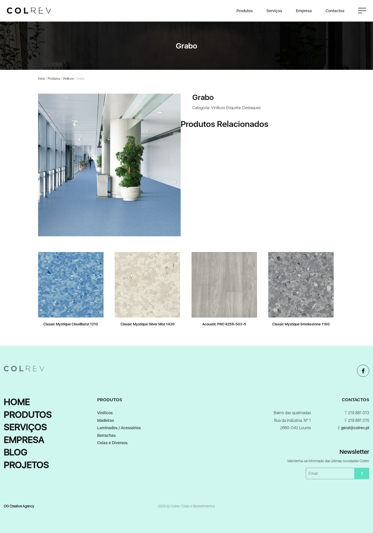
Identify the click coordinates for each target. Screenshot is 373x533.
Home (17, 401)
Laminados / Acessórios (119, 427)
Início (41, 78)
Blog (15, 452)
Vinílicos (68, 78)
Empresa (304, 10)
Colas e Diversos (112, 442)
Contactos (335, 10)
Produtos (244, 10)
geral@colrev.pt (355, 427)
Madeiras (105, 420)
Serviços (274, 10)
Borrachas (106, 435)
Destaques (251, 107)
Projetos (26, 464)
